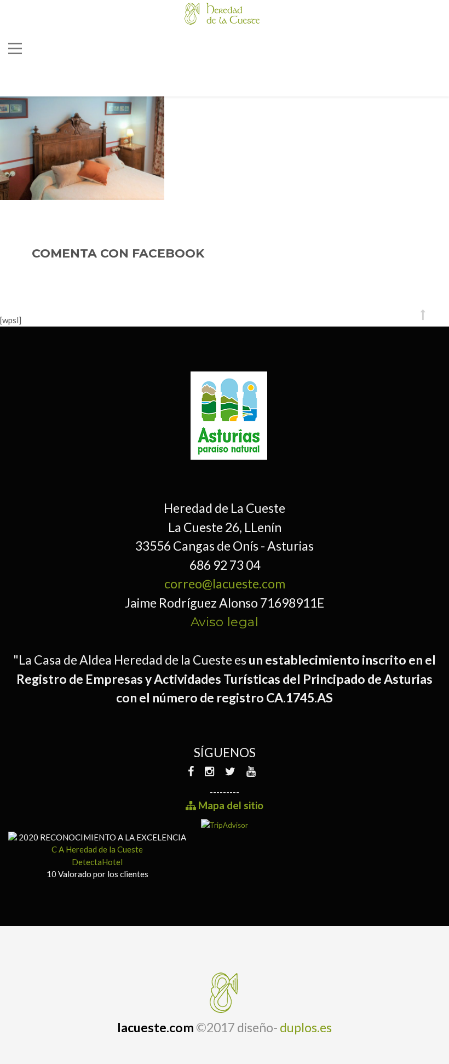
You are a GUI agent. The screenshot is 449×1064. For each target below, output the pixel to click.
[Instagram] (209, 771)
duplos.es (306, 1027)
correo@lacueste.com (224, 583)
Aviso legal (225, 622)
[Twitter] (230, 771)
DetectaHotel (97, 862)
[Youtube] (251, 771)
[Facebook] (193, 771)
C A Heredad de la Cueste (97, 849)
